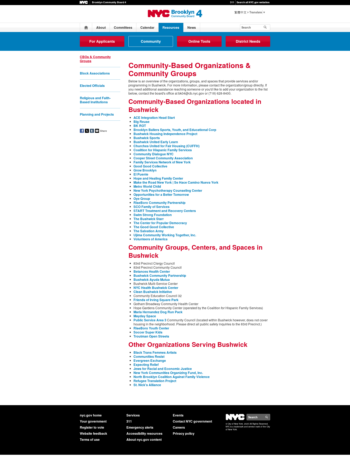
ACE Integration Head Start (154, 117)
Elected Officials (92, 85)
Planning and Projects (97, 114)
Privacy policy (183, 433)
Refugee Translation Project (154, 380)
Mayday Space (144, 316)
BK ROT (139, 125)
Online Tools (199, 41)
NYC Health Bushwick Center (155, 287)
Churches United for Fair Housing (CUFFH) (166, 146)
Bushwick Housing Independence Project (165, 133)
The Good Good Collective (153, 227)
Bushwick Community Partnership (159, 275)
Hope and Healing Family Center (158, 178)
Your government (93, 421)
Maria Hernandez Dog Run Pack (157, 312)
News (191, 27)
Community (151, 41)
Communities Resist (148, 356)
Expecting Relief (146, 364)
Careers (179, 427)
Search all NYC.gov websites (253, 2)
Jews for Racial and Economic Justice (162, 368)
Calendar (147, 27)
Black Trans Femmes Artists (155, 352)
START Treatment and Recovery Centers (164, 210)
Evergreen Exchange (149, 360)
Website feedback (93, 433)
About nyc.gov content (144, 439)
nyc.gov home (91, 415)
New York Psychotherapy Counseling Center (167, 190)
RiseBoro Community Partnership (159, 202)
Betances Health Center (151, 271)
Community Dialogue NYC (153, 154)
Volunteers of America (150, 239)
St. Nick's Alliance (147, 384)
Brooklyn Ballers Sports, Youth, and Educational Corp (174, 129)
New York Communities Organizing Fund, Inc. (168, 372)
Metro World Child (147, 186)
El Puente (140, 174)
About (101, 27)
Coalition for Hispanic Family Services (162, 150)
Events (178, 415)
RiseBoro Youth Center (151, 328)
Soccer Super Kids (147, 332)
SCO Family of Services (151, 206)
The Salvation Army (148, 231)
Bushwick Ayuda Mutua (151, 279)
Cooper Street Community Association (163, 158)
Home (86, 27)
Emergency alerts (139, 427)
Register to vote (92, 427)
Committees (123, 27)
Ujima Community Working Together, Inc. (164, 235)
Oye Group (141, 198)
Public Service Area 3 (149, 320)
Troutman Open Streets (151, 336)
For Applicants (102, 41)
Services (133, 415)
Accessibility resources (144, 433)
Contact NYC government (192, 421)
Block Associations (95, 73)
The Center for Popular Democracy (160, 222)
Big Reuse (141, 121)
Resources (170, 27)
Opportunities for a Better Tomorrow (161, 194)
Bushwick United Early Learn (155, 142)
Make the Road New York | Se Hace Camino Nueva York (175, 182)
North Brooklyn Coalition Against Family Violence (171, 376)
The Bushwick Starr (148, 218)
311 (232, 2)
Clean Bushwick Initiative (152, 291)
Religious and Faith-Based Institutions (95, 100)
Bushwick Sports (146, 137)
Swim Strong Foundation (152, 214)
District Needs (248, 41)
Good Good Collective (150, 166)
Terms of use (90, 439)
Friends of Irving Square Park (155, 299)
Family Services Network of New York (162, 162)
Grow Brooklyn (145, 170)
